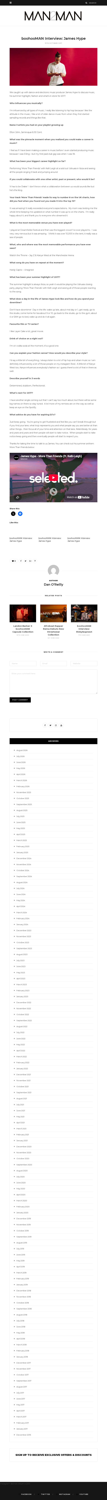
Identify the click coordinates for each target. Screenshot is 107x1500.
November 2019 (23, 1224)
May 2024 (20, 900)
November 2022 (23, 1008)
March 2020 (21, 1200)
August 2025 (21, 810)
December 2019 (23, 1218)
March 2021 (21, 1128)
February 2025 (22, 846)
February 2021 (22, 1134)
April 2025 (20, 834)
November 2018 (23, 1297)
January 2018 (22, 1357)
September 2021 (23, 1092)
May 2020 (20, 1188)
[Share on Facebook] (21, 561)
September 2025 (24, 804)
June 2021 (20, 1110)
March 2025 (21, 840)
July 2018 (20, 1321)
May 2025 (20, 828)
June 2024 (20, 894)
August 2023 (21, 954)
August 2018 (21, 1315)
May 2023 (20, 972)
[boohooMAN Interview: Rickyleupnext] (84, 613)
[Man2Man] (53, 15)
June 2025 (20, 822)
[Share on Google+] (30, 561)
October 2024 (22, 870)
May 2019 (20, 1261)
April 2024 (20, 906)
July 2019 (20, 1249)
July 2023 (20, 960)
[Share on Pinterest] (35, 561)
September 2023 (24, 948)
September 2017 (23, 1381)
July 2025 (20, 816)
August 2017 (21, 1387)
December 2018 (23, 1290)
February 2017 (22, 1423)
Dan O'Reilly (53, 584)
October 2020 (22, 1158)
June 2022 (20, 1038)
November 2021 (23, 1080)
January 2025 (22, 852)
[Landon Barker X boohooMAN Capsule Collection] (23, 613)
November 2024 (23, 864)
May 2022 (20, 1044)
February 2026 (22, 786)
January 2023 (22, 996)
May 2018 (20, 1333)
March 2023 (21, 984)
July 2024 (20, 888)
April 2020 (20, 1194)
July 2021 (20, 1104)
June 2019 (20, 1255)
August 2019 (21, 1243)
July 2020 (20, 1177)
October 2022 (22, 1014)
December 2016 (23, 1435)
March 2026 (21, 780)
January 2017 (22, 1429)
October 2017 (22, 1375)
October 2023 (22, 942)
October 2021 (22, 1086)
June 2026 (20, 762)
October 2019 (22, 1231)
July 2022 (20, 1032)
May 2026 (20, 768)
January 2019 (22, 1284)
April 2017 (20, 1411)
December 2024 (23, 858)
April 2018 (20, 1339)
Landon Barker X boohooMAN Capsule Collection (22, 629)
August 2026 (21, 750)
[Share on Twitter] (25, 561)
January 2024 (22, 924)
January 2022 (22, 1068)
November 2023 (23, 936)
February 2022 (22, 1062)
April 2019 (20, 1267)
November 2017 (23, 1369)
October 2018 (22, 1303)
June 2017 (20, 1399)
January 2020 (22, 1212)
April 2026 (20, 774)
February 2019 (22, 1278)
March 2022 (21, 1056)
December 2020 (23, 1146)
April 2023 (20, 978)
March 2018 (21, 1345)
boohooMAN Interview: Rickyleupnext (84, 629)
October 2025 (22, 798)
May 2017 (20, 1405)
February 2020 (23, 1206)
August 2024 (21, 882)
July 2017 (20, 1393)
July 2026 (20, 756)
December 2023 (23, 930)
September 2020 (24, 1165)
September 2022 (24, 1020)
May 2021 (20, 1116)
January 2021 (22, 1140)
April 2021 (20, 1122)
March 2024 (21, 912)
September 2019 (23, 1237)
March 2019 (21, 1273)
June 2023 (20, 966)
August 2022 (21, 1026)
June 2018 (20, 1327)
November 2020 (23, 1152)
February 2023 (22, 990)
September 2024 (24, 876)
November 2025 (23, 792)
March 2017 (21, 1417)
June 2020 (21, 1182)
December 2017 (23, 1363)
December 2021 (23, 1074)
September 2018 (24, 1309)
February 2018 (22, 1351)
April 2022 (20, 1050)
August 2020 (22, 1171)
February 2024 (22, 918)
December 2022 (23, 1002)
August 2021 (21, 1098)
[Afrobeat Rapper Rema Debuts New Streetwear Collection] (53, 613)
